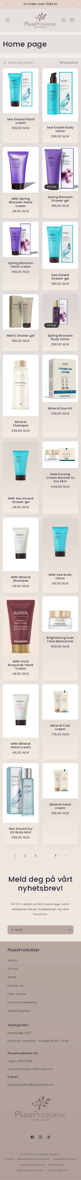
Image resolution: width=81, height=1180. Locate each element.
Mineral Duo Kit (60, 408)
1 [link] (15, 856)
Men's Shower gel (20, 335)
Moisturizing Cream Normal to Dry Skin (60, 477)
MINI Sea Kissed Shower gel (21, 500)
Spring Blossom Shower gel (60, 198)
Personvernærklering (22, 1002)
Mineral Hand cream (60, 806)
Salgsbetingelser (19, 1011)
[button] (7, 20)
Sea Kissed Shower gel (60, 276)
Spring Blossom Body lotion (60, 337)
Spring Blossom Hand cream (20, 264)
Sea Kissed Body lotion (60, 129)
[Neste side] (66, 856)
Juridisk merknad (57, 1170)
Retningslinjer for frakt (30, 1170)
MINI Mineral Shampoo (21, 578)
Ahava (12, 977)
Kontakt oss (16, 986)
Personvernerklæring (32, 1164)
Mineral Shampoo (20, 423)
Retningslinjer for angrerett (33, 1158)
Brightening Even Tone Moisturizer (60, 639)
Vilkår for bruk (56, 1164)
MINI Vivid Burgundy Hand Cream (20, 665)
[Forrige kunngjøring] (7, 4)
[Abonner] (69, 929)
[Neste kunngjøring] (74, 4)
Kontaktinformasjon (64, 1158)
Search (13, 960)
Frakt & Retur (17, 994)
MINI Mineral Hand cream (21, 745)
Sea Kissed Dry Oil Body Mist (21, 830)
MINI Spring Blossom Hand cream (20, 202)
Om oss (13, 969)
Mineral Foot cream (60, 727)
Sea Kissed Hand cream (20, 121)
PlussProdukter (39, 1154)
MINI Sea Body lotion (60, 576)
